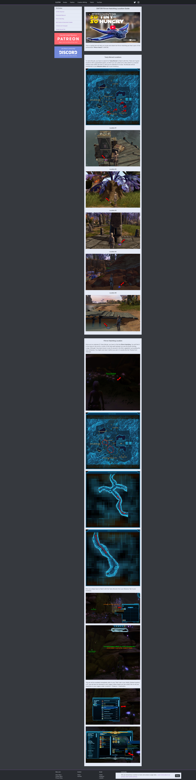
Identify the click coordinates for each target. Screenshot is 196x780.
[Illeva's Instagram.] (138, 2)
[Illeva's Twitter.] (134, 2)
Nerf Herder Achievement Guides (64, 22)
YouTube (99, 2)
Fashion (72, 2)
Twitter (101, 774)
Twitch (92, 2)
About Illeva (58, 774)
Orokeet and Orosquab (61, 25)
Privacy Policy (59, 778)
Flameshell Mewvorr (61, 15)
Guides (65, 2)
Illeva (58, 2)
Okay (177, 775)
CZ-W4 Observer (60, 11)
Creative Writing (82, 2)
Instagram (101, 776)
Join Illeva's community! (68, 48)
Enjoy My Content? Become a (68, 35)
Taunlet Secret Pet (60, 29)
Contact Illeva (59, 776)
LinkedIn (101, 778)
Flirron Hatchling (60, 18)
